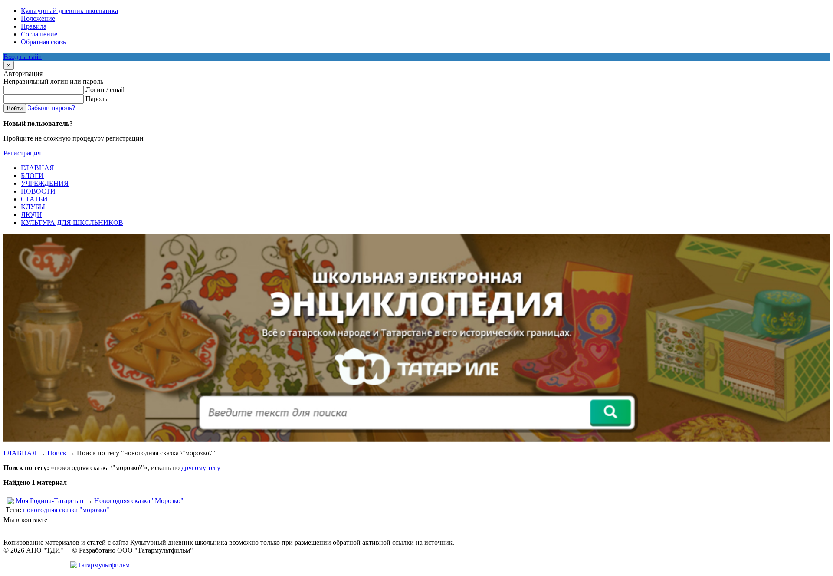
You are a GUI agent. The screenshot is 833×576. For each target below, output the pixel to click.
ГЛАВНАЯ (20, 453)
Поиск (56, 453)
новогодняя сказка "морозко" (66, 509)
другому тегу (200, 467)
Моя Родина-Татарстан (50, 500)
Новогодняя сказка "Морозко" (139, 500)
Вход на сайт (22, 56)
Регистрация (22, 153)
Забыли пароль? (51, 108)
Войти (15, 108)
